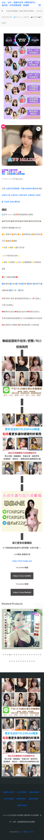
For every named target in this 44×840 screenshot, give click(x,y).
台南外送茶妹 (21, 799)
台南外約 (14, 195)
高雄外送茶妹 (33, 799)
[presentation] (36, 607)
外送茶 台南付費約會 (12, 202)
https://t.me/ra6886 (22, 576)
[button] (38, 129)
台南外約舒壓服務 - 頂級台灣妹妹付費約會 (20, 11)
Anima (21, 832)
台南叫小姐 (6, 195)
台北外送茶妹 (21, 792)
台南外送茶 (23, 195)
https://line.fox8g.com (22, 561)
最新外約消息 (22, 805)
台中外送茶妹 (8, 799)
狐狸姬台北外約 (8, 792)
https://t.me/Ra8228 (22, 592)
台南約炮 (31, 195)
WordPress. (30, 832)
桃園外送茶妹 (34, 792)
